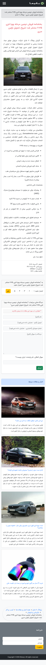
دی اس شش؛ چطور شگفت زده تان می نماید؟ (29, 421)
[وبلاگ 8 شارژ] (37, 3)
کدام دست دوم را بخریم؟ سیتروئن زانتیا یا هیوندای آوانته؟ (25, 470)
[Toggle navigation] (4, 3)
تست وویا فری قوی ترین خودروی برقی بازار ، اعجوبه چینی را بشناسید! (24, 526)
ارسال (40, 368)
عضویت (39, 647)
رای (8, 291)
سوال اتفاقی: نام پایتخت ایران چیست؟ (29, 357)
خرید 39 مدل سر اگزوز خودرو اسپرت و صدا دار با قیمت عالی (25, 583)
